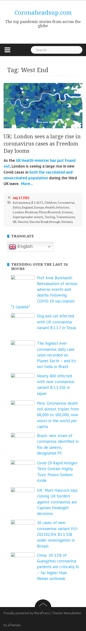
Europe (39, 207)
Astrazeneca (21, 203)
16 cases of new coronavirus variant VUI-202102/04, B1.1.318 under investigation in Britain (58, 534)
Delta (17, 207)
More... (26, 183)
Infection (62, 207)
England (27, 207)
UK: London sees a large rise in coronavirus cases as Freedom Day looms (42, 144)
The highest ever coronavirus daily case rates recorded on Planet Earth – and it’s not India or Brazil (56, 355)
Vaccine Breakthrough (44, 222)
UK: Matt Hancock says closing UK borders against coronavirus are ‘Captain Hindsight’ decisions (57, 502)
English (24, 246)
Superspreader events (28, 217)
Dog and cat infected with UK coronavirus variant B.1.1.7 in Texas (56, 321)
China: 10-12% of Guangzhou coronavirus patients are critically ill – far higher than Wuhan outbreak (58, 567)
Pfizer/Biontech (50, 212)
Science (67, 212)
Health (50, 207)
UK (14, 222)
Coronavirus (66, 203)
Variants (67, 222)
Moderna (31, 212)
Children (50, 203)
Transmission (65, 217)
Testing (49, 217)
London (18, 212)
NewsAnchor (72, 613)
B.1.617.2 (37, 203)
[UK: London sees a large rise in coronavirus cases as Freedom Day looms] (43, 105)
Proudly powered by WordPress (26, 613)
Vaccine (23, 222)
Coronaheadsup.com (43, 12)
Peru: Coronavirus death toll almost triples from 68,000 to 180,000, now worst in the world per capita (58, 415)
